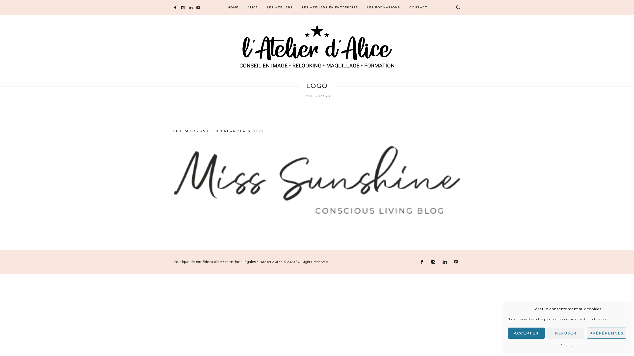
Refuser (566, 333)
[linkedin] (190, 7)
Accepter (526, 333)
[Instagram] (183, 7)
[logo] (317, 183)
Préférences (606, 333)
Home (309, 96)
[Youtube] (198, 7)
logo (258, 131)
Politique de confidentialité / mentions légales (214, 262)
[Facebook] (175, 7)
